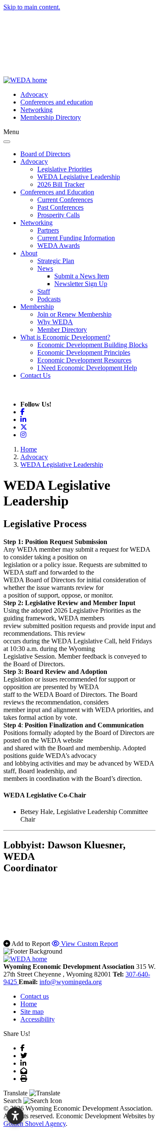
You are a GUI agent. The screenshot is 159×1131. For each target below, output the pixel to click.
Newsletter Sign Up (80, 283)
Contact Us (35, 375)
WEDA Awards (58, 245)
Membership (37, 306)
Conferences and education (56, 102)
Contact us (34, 996)
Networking (36, 109)
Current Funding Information (76, 237)
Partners (48, 230)
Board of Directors (45, 153)
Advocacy (34, 94)
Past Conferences (60, 207)
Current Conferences (65, 199)
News (45, 268)
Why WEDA (55, 322)
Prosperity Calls (58, 215)
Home (28, 1004)
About (28, 253)
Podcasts (49, 299)
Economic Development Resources (84, 360)
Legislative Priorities (64, 169)
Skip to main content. (31, 7)
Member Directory (62, 329)
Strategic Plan (55, 260)
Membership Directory (50, 117)
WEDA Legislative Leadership (78, 176)
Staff (43, 291)
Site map (32, 1011)
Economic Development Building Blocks (92, 344)
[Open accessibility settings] (15, 1115)
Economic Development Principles (83, 352)
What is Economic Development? (65, 337)
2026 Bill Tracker (60, 184)
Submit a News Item (81, 276)
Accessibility (37, 1019)
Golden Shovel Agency (34, 1123)
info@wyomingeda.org (70, 981)
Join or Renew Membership (74, 314)
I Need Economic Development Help (87, 367)
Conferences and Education (57, 192)
